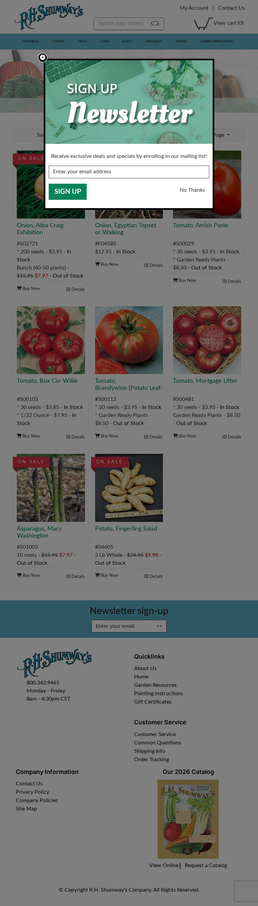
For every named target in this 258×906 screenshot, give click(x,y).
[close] (43, 58)
